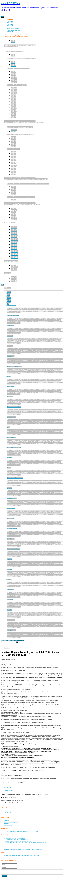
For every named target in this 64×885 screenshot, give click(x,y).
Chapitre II (10, 21)
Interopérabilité (11, 508)
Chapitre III (10, 22)
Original (9, 559)
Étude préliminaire (19, 640)
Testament (10, 599)
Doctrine (3, 640)
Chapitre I (10, 19)
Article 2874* (7, 814)
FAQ (12, 640)
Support (9, 579)
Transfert (9, 610)
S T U (9, 301)
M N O (9, 298)
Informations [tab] (7, 787)
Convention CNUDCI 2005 (14, 366)
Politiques (6, 881)
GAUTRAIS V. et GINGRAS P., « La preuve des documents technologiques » (25, 842)
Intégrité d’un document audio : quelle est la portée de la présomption (22, 855)
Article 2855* (7, 812)
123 (2, 16)
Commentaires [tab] (8, 790)
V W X (9, 302)
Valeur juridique (11, 630)
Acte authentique (11, 305)
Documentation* (11, 417)
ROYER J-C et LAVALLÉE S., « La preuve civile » (18, 841)
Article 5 (6, 811)
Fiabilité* (9, 457)
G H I (8, 295)
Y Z (8, 304)
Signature (9, 569)
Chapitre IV (10, 24)
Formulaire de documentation (15, 478)
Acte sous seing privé (13, 315)
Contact (6, 883)
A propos (6, 880)
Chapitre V (10, 25)
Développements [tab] (8, 789)
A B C (9, 292)
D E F (9, 293)
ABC (2, 284)
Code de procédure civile (13, 30)
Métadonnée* (10, 539)
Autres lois (10, 346)
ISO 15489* (10, 518)
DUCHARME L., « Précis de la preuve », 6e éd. (17, 839)
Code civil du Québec (13, 28)
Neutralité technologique (13, 549)
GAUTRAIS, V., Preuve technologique (14, 838)
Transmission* (11, 620)
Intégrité (9, 488)
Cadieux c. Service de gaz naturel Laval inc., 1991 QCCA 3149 (21, 831)
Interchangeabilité (12, 498)
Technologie (10, 589)
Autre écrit (10, 336)
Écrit (8, 427)
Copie (8, 376)
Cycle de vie (10, 386)
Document (10, 396)
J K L (8, 296)
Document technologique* (14, 407)
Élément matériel (11, 437)
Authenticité (10, 325)
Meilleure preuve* (12, 528)
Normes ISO (10, 31)
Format (9, 467)
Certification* (10, 356)
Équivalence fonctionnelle (14, 447)
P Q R (9, 299)
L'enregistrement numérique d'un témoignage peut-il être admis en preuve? (23, 849)
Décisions (8, 640)
